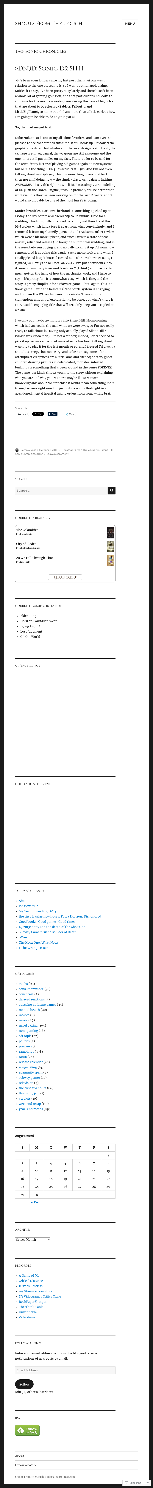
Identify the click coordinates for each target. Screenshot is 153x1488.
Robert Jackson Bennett (29, 548)
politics (24, 1041)
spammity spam (31, 1072)
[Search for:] (61, 490)
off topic (25, 1036)
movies (24, 1015)
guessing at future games (37, 1004)
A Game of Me (29, 1275)
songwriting (28, 1067)
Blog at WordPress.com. (61, 1476)
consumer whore (31, 989)
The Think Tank (31, 1307)
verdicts (25, 1098)
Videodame (27, 1317)
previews (25, 1046)
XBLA (39, 453)
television (26, 1083)
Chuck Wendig (25, 534)
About (23, 901)
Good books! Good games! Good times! (47, 921)
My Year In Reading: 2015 (37, 911)
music (23, 1020)
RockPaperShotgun (33, 1301)
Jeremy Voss (28, 449)
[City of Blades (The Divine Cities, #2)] (110, 546)
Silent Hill (107, 449)
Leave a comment (57, 453)
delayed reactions (32, 999)
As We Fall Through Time (35, 558)
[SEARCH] (111, 490)
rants (23, 1057)
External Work (25, 1465)
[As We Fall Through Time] (110, 560)
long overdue (28, 906)
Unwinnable (28, 1312)
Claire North (24, 562)
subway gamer (29, 1077)
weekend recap (30, 1104)
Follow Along (28, 1343)
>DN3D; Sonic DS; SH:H (49, 68)
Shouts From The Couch (48, 23)
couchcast (26, 994)
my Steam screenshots (35, 1291)
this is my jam (29, 1093)
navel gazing (28, 1025)
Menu (130, 23)
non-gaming (28, 1031)
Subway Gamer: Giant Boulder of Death (48, 932)
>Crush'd (25, 937)
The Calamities (27, 530)
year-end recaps (31, 1109)
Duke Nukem (91, 449)
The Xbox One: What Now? (39, 942)
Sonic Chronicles (25, 453)
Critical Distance (31, 1281)
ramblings (26, 1051)
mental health (29, 1010)
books (23, 984)
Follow (24, 1384)
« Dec (35, 1202)
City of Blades (26, 544)
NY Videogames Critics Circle (40, 1296)
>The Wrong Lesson (34, 948)
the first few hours (32, 1088)
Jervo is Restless (31, 1286)
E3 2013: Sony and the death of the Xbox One (52, 927)
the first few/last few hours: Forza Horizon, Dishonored (60, 916)
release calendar (31, 1062)
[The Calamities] (110, 532)
